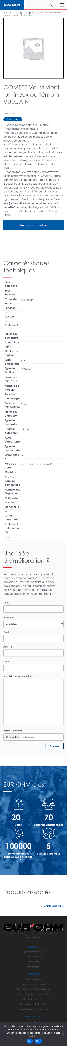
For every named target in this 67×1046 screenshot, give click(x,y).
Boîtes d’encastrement (33, 983)
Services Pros (33, 961)
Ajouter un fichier (12, 730)
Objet (6, 661)
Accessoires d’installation (33, 1004)
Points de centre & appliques (33, 988)
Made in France (33, 956)
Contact (33, 1021)
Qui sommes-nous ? (33, 951)
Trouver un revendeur (33, 225)
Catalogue (18, 12)
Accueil (7, 12)
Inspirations (33, 966)
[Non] (63, 1034)
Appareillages (33, 12)
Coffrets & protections (33, 998)
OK (29, 1041)
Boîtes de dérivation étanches (33, 993)
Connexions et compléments (33, 1009)
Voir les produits (54, 905)
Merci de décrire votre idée (18, 676)
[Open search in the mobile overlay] (41, 4)
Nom (6, 602)
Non (38, 1041)
